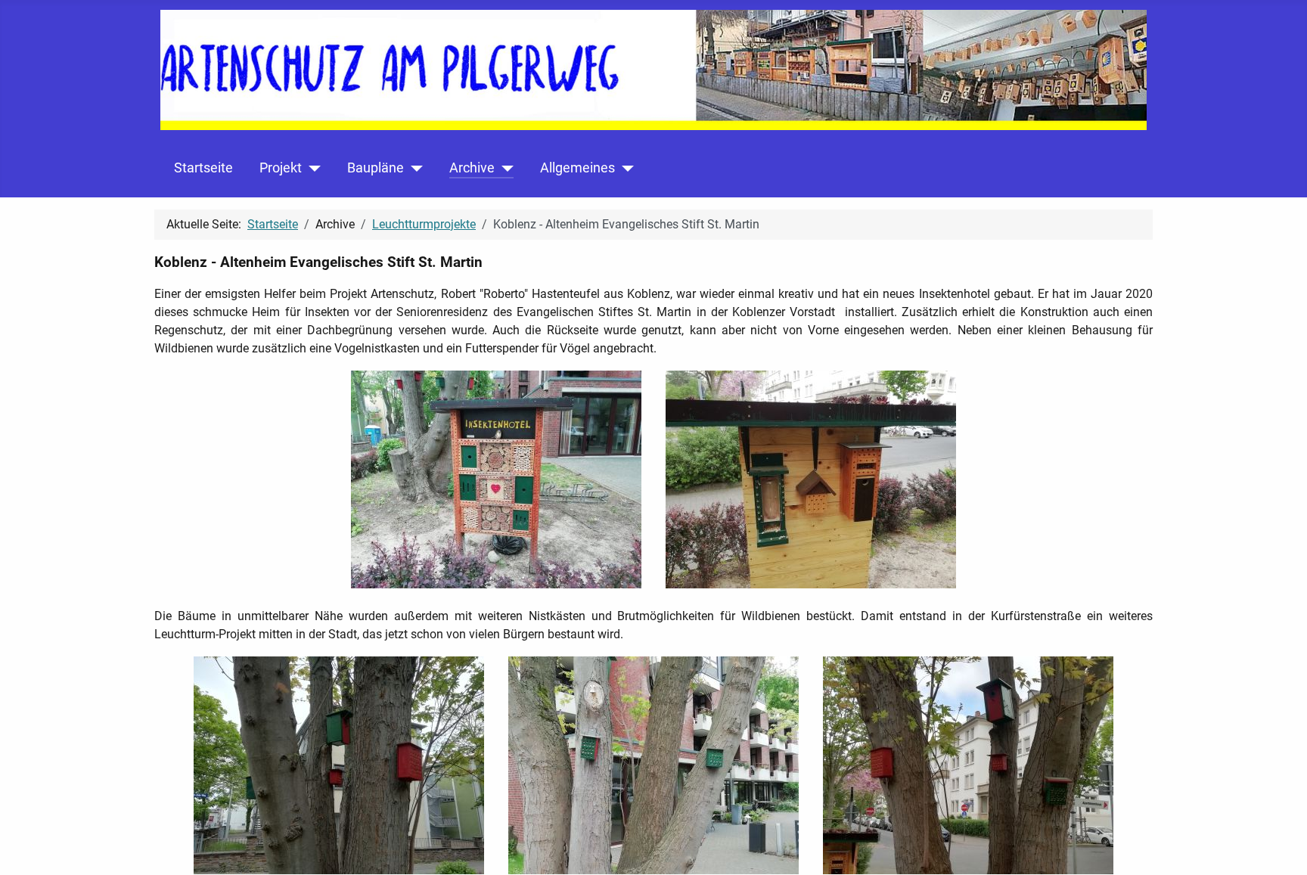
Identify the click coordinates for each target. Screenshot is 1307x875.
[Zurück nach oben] (1280, 847)
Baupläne (375, 167)
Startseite (203, 167)
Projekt (280, 167)
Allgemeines (577, 167)
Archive (472, 167)
